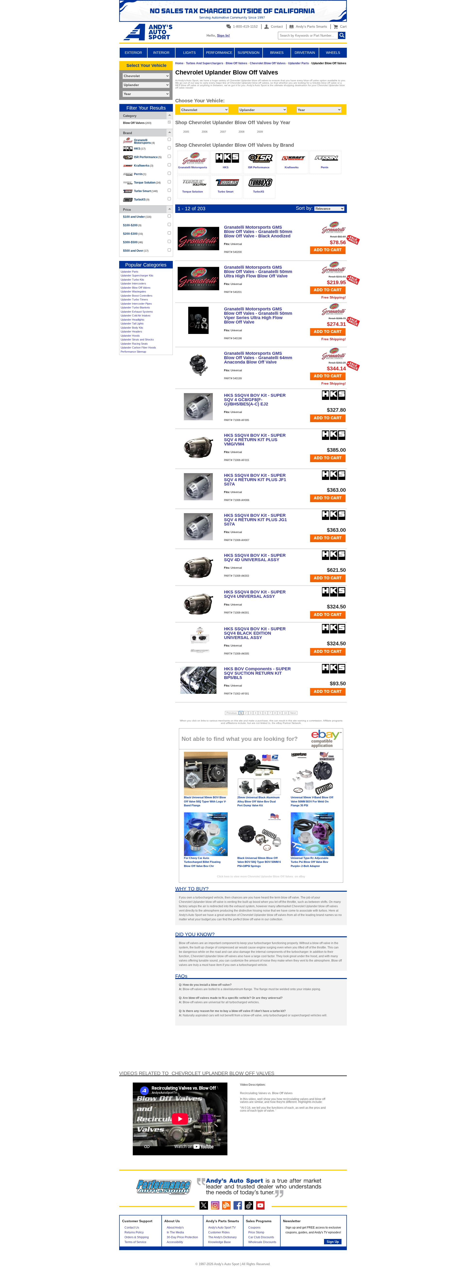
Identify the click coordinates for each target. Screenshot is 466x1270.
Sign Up (333, 1242)
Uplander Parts (129, 271)
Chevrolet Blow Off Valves (268, 63)
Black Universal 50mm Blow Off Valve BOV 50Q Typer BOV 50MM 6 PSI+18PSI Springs (259, 862)
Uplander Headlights (132, 319)
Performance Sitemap (133, 351)
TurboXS (142, 199)
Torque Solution (147, 182)
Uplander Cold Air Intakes (135, 315)
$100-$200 (132, 225)
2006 (205, 131)
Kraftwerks (143, 165)
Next (293, 713)
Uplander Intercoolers (133, 283)
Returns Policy (134, 1232)
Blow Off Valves (236, 63)
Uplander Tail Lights (132, 323)
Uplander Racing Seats (134, 343)
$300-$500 (133, 242)
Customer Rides (219, 1232)
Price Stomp (256, 1232)
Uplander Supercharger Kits (137, 275)
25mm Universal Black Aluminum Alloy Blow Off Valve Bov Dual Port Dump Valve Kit (258, 801)
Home (179, 63)
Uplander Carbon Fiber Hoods (138, 347)
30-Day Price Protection (182, 1237)
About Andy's (175, 1227)
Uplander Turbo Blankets (135, 307)
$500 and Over (136, 250)
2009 (260, 131)
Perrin (140, 174)
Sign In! (223, 35)
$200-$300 (133, 233)
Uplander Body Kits (132, 327)
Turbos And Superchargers (204, 63)
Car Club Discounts (261, 1237)
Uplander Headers (131, 331)
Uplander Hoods (130, 335)
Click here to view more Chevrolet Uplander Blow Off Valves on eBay (261, 876)
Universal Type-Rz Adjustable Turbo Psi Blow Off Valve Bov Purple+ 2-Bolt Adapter (309, 862)
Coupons (254, 1227)
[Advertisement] (145, 432)
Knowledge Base (219, 1242)
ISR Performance (148, 157)
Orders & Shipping (137, 1237)
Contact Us (132, 1227)
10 (285, 713)
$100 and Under (137, 216)
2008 (241, 131)
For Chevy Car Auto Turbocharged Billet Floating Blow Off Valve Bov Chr (202, 862)
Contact (276, 26)
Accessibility (175, 1242)
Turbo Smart (146, 191)
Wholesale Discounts (262, 1242)
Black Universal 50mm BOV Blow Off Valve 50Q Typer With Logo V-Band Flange (205, 801)
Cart (342, 26)
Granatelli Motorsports (144, 141)
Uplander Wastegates (133, 291)
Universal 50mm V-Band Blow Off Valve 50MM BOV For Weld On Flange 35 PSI (312, 801)
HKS (140, 148)
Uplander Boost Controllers (136, 295)
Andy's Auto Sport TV (222, 1227)
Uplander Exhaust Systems (137, 311)
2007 (223, 131)
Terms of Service (135, 1242)
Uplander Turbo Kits (132, 279)
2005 (186, 131)
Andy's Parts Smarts (311, 26)
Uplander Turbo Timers (134, 299)
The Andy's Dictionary (222, 1237)
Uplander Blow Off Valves (135, 287)
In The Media (175, 1232)
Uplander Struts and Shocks (137, 339)
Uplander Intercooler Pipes (136, 303)
